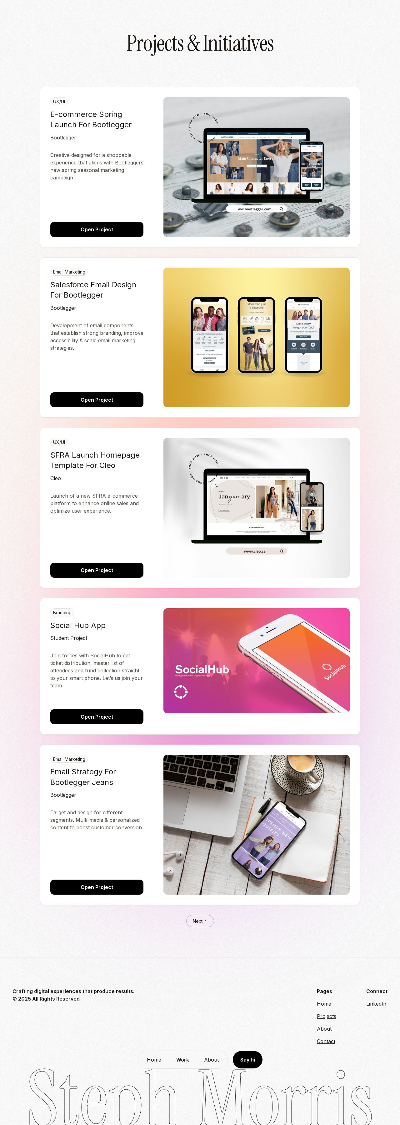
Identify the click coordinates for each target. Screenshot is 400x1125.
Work (182, 1060)
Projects (326, 1016)
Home (154, 1060)
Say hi (247, 1060)
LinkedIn (376, 1004)
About (211, 1060)
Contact (326, 1041)
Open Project (97, 229)
